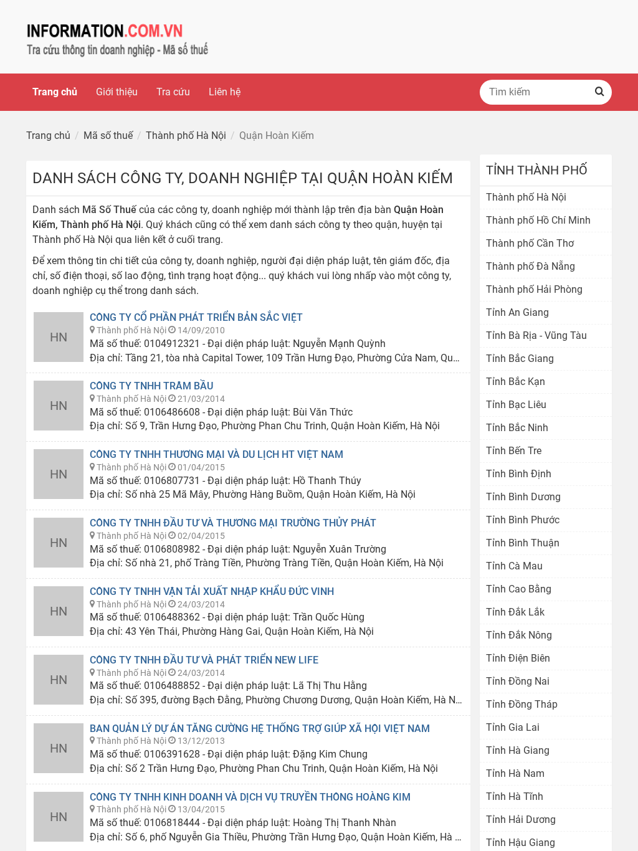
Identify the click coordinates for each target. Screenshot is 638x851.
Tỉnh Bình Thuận (522, 543)
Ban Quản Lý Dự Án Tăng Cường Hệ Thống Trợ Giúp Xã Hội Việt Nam (260, 729)
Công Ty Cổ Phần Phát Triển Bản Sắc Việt (196, 317)
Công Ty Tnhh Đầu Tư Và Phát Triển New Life (204, 660)
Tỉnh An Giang (517, 312)
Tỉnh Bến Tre (513, 451)
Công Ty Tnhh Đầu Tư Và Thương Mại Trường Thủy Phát (233, 523)
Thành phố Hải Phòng (534, 289)
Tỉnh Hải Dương (521, 819)
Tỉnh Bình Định (518, 474)
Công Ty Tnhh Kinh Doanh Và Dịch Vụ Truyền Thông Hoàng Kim (250, 797)
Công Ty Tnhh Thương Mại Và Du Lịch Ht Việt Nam (216, 454)
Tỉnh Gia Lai (513, 727)
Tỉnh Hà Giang (518, 750)
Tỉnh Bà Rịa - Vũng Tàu (536, 335)
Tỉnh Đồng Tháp (522, 704)
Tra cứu (173, 92)
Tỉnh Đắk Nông (519, 635)
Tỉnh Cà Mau (514, 566)
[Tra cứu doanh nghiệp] (117, 36)
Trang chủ (54, 92)
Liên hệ (224, 92)
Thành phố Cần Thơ (530, 243)
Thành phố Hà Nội (526, 197)
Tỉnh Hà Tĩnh (514, 796)
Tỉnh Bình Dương (523, 497)
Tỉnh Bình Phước (522, 520)
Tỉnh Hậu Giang (520, 843)
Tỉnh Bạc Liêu (516, 405)
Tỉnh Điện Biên (518, 658)
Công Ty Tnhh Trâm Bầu (151, 386)
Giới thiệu (117, 92)
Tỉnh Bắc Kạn (515, 381)
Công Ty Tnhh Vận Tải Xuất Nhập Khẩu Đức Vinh (212, 591)
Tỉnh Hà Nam (515, 773)
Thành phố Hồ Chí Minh (538, 220)
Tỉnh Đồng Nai (518, 681)
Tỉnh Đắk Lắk (515, 612)
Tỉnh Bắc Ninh (517, 428)
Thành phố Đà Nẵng (530, 266)
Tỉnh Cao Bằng (518, 589)
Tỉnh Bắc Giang (520, 358)
